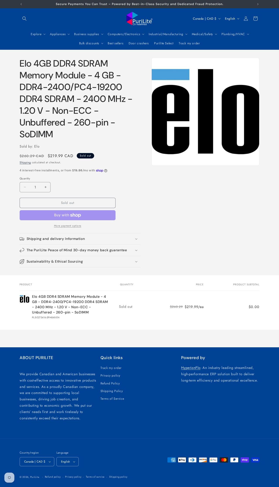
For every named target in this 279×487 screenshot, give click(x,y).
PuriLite (34, 477)
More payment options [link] (67, 226)
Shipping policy (118, 476)
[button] (24, 18)
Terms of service (95, 476)
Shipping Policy (111, 391)
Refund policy (53, 476)
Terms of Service (112, 398)
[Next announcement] (258, 4)
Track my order (111, 368)
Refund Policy (110, 383)
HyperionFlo (191, 367)
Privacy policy (110, 375)
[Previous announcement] (21, 4)
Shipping (25, 162)
